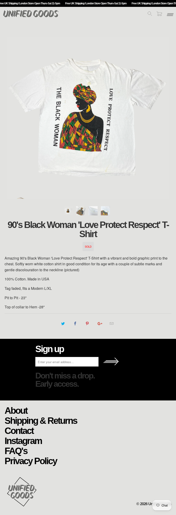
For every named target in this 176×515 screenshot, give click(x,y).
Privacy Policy (31, 461)
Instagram (23, 440)
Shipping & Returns (41, 420)
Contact (19, 430)
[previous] (13, 118)
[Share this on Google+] (99, 323)
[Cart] (159, 14)
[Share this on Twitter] (63, 323)
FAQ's (16, 450)
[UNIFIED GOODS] (31, 16)
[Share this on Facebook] (75, 323)
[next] (162, 118)
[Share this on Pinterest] (87, 323)
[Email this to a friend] (112, 323)
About (16, 410)
